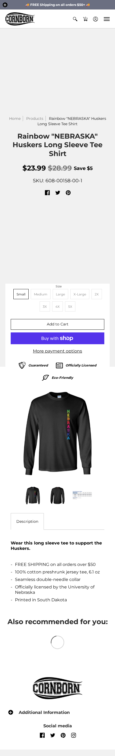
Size (59, 286)
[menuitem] (75, 19)
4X (57, 307)
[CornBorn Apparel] (20, 19)
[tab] (27, 521)
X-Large (80, 294)
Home (15, 118)
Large (60, 294)
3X (45, 307)
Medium (40, 294)
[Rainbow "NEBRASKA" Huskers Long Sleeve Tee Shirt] (57, 433)
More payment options (57, 351)
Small (21, 294)
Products (34, 118)
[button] (5, 4)
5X (70, 307)
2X (97, 294)
